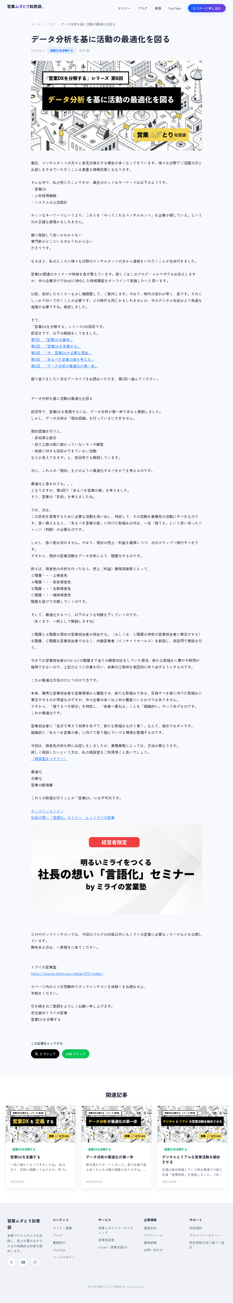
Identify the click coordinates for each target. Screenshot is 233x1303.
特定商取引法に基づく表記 (206, 1244)
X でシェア (48, 1054)
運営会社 (150, 1228)
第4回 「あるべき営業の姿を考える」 (63, 359)
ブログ (142, 8)
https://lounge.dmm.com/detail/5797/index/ (67, 973)
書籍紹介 (59, 1242)
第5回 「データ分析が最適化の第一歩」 (64, 366)
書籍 (158, 8)
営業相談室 (106, 1240)
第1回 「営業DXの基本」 (52, 339)
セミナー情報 (62, 1228)
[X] (11, 1262)
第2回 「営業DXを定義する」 (56, 346)
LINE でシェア (76, 1054)
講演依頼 (150, 1242)
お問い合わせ (153, 1250)
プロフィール (153, 1235)
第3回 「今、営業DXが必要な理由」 (61, 352)
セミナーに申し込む (206, 8)
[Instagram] (35, 1262)
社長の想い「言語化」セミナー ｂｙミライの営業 (73, 817)
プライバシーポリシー (205, 1235)
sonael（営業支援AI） (113, 1247)
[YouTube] (23, 1262)
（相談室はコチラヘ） (49, 758)
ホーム (36, 24)
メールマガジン (64, 1257)
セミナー (124, 8)
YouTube (174, 8)
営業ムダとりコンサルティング (115, 1230)
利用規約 (195, 1228)
